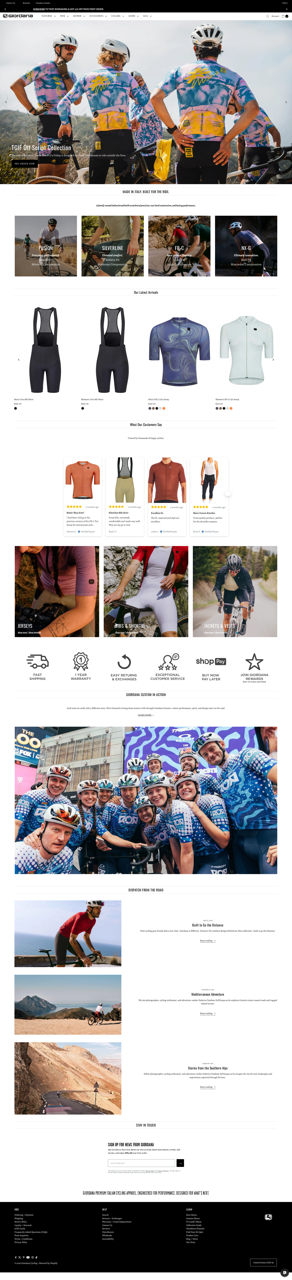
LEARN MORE (145, 715)
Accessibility (108, 1238)
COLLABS (115, 16)
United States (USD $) (263, 1262)
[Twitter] (19, 1257)
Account (275, 16)
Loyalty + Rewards (23, 1225)
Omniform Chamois (195, 1228)
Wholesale (107, 1235)
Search (105, 1214)
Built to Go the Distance (207, 925)
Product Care (192, 1235)
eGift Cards (19, 1228)
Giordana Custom (43, 3)
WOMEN (77, 16)
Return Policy (20, 1221)
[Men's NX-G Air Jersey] (179, 349)
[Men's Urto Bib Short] (45, 349)
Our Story (190, 1242)
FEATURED (47, 16)
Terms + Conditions (23, 1238)
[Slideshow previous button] (64, 493)
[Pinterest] (23, 1257)
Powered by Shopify (48, 1263)
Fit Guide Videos (193, 1221)
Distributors (108, 1232)
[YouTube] (28, 1257)
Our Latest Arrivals (146, 292)
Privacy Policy (150, 1171)
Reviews (106, 1228)
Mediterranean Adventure (207, 994)
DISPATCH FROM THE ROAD (146, 889)
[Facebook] (15, 1257)
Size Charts (191, 1214)
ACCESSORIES (96, 16)
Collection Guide (194, 1225)
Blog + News (192, 1238)
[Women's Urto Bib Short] (112, 349)
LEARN (132, 16)
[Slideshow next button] (228, 493)
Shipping (18, 1218)
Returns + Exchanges (112, 1218)
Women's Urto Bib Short (92, 399)
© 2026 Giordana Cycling (25, 1263)
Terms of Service (163, 1171)
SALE (145, 16)
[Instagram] (32, 1257)
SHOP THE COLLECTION (30, 163)
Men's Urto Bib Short (23, 399)
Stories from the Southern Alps (208, 1068)
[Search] (267, 16)
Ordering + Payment (23, 1214)
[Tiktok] (36, 1257)
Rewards (26, 3)
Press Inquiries (21, 1235)
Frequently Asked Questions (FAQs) (30, 1232)
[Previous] (5, 9)
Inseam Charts (193, 1218)
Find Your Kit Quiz (194, 1232)
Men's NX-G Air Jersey (158, 399)
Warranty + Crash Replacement (116, 1221)
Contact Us (10, 3)
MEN (62, 16)
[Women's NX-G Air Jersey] (247, 349)
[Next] (287, 9)
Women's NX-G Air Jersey (227, 399)
